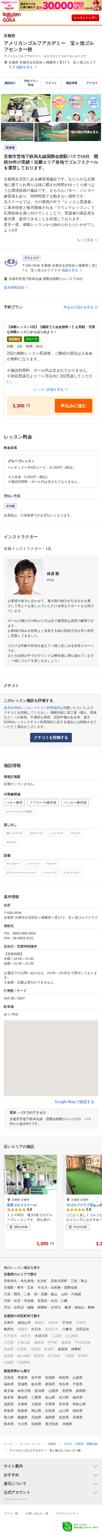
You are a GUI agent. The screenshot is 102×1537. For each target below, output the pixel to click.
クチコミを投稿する (51, 737)
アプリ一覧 (11, 1513)
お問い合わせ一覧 (37, 1513)
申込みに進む (73, 405)
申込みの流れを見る (78, 307)
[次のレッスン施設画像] (96, 1202)
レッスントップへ (85, 17)
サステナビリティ (67, 1513)
